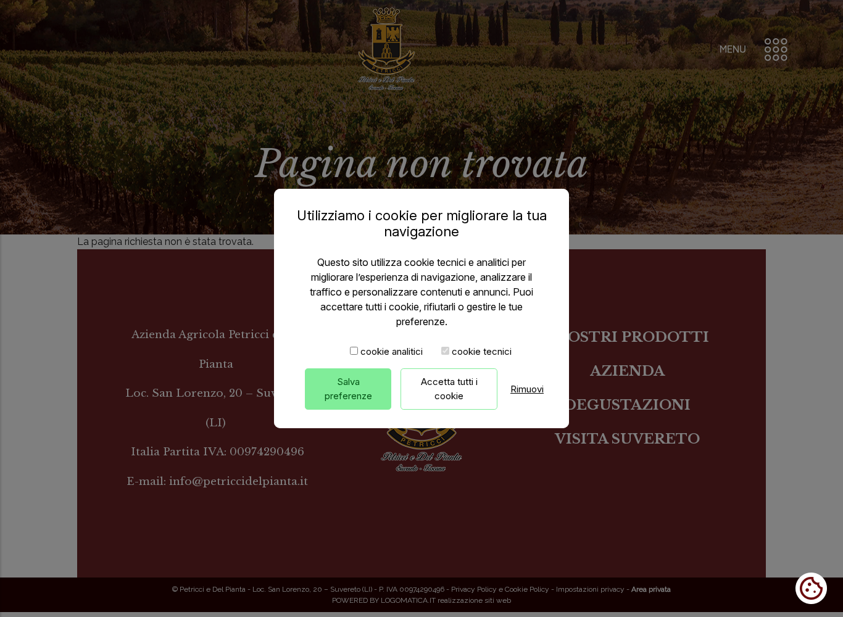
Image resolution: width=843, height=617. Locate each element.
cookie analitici (391, 351)
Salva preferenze (348, 389)
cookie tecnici (482, 351)
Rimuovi (527, 389)
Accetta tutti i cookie (449, 389)
